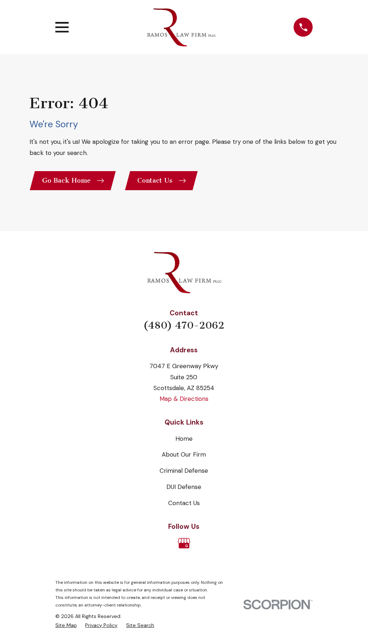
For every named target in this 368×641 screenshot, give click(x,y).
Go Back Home (66, 180)
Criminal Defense (184, 471)
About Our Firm (184, 454)
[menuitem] (66, 625)
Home (184, 439)
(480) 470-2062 (183, 325)
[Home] (181, 27)
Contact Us (154, 180)
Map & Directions (184, 399)
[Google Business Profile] (184, 543)
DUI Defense (183, 487)
